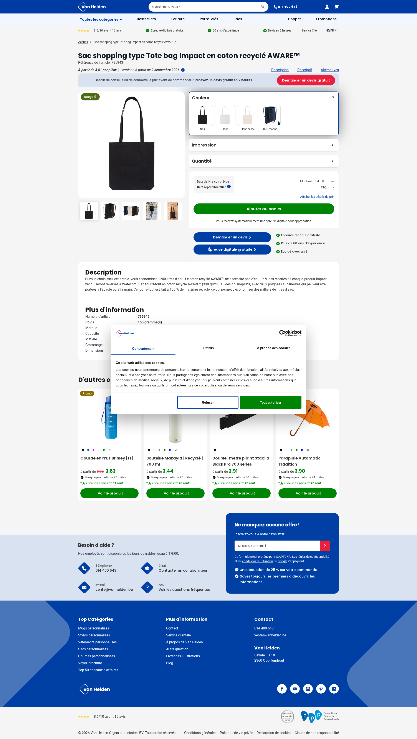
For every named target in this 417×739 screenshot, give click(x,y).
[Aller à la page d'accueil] (92, 7)
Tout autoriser (270, 402)
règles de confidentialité (313, 556)
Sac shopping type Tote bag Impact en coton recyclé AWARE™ (135, 42)
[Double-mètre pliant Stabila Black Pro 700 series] (241, 417)
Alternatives (330, 70)
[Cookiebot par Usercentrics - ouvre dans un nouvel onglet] (282, 333)
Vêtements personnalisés (97, 642)
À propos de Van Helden (184, 642)
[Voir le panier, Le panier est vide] (336, 7)
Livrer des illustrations (183, 656)
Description (280, 70)
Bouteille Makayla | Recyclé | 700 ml (174, 461)
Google (282, 561)
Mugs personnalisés (93, 628)
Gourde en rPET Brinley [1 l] (106, 458)
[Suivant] (181, 146)
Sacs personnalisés (93, 649)
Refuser (208, 402)
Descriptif (304, 70)
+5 (307, 449)
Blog (169, 663)
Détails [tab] (208, 348)
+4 (109, 449)
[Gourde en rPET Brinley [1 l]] (109, 417)
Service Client (310, 30)
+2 (175, 449)
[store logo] (142, 689)
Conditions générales (200, 733)
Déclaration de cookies (273, 733)
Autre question (177, 649)
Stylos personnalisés (94, 635)
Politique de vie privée (236, 733)
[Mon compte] (327, 7)
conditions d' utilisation (257, 561)
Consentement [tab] (143, 348)
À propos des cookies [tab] (273, 348)
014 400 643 (287, 7)
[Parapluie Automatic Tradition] (307, 417)
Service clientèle (178, 635)
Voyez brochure (90, 663)
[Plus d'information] (182, 70)
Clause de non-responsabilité (317, 733)
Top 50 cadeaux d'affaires (98, 670)
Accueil (83, 42)
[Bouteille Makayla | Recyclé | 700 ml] (175, 417)
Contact (172, 628)
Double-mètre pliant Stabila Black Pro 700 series (240, 461)
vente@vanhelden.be (270, 635)
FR (332, 30)
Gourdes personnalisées (96, 656)
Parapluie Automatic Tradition (299, 461)
